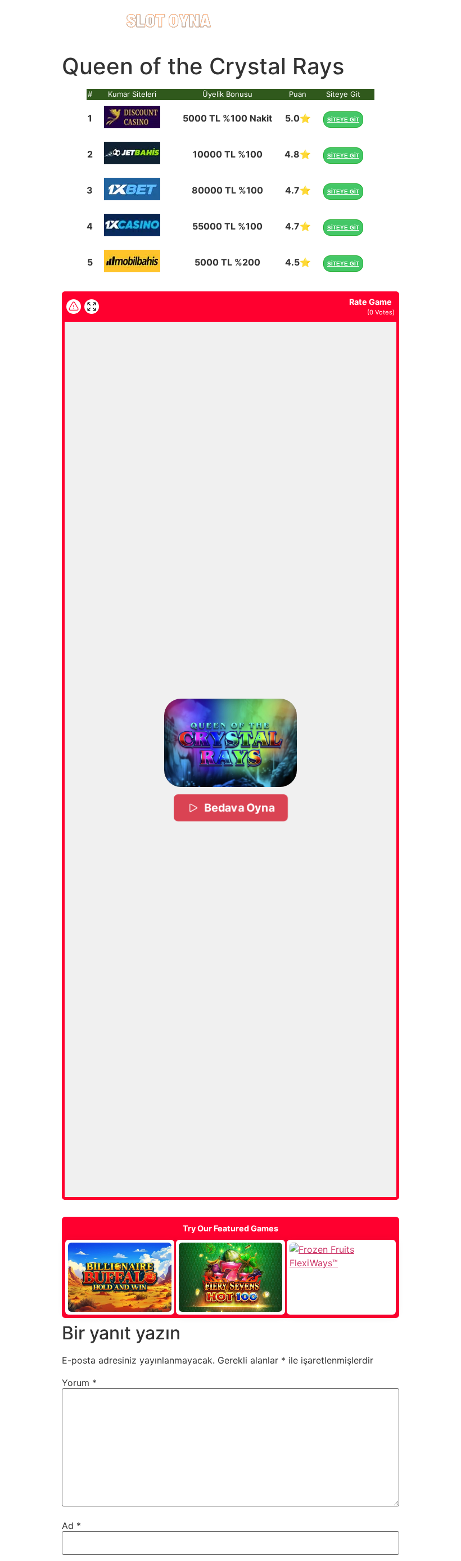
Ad (71, 1525)
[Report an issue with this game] (73, 306)
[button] (230, 743)
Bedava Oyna (239, 807)
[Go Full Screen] (91, 306)
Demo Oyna (120, 1277)
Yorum (79, 1382)
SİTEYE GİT (343, 119)
